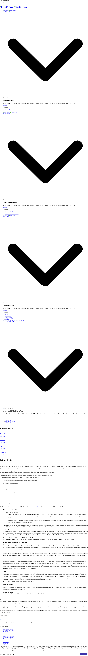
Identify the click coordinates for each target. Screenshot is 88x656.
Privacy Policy (6, 642)
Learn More (5, 105)
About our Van (8, 422)
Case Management (9, 318)
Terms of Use (5, 643)
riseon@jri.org (37, 506)
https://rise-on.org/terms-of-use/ (54, 471)
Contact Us (5, 644)
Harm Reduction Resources (10, 211)
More (1, 425)
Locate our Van (8, 420)
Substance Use (8, 316)
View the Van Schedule (10, 421)
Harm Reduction (8, 317)
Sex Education (8, 314)
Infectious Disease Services (10, 109)
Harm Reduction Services (8, 629)
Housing (7, 319)
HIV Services (8, 111)
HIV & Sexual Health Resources (11, 214)
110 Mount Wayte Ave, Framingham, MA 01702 (12, 640)
